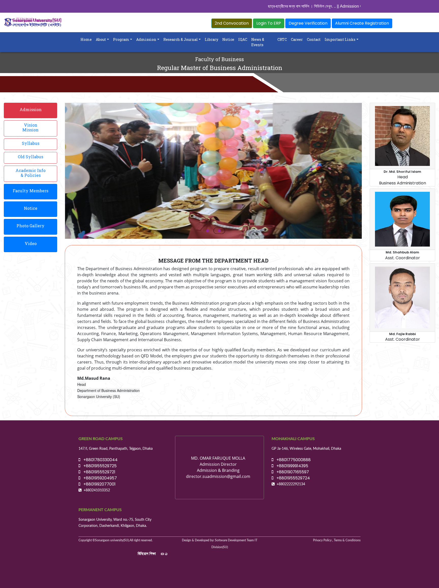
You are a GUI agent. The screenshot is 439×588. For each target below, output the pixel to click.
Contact (314, 39)
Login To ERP (268, 23)
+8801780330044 (99, 460)
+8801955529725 (98, 466)
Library (211, 39)
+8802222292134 (291, 484)
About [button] (101, 39)
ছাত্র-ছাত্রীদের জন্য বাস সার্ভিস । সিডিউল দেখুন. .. (278, 6)
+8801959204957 (98, 478)
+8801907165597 (291, 472)
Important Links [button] (340, 39)
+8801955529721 (97, 472)
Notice (228, 39)
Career (297, 39)
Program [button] (121, 39)
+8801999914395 (290, 466)
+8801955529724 (291, 478)
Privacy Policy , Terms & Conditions (336, 540)
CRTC (282, 39)
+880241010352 (97, 490)
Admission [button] (146, 39)
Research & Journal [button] (180, 39)
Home (86, 39)
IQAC (242, 39)
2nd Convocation (232, 23)
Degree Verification (308, 23)
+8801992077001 (98, 484)
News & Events (257, 42)
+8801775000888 (292, 460)
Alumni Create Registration (362, 23)
